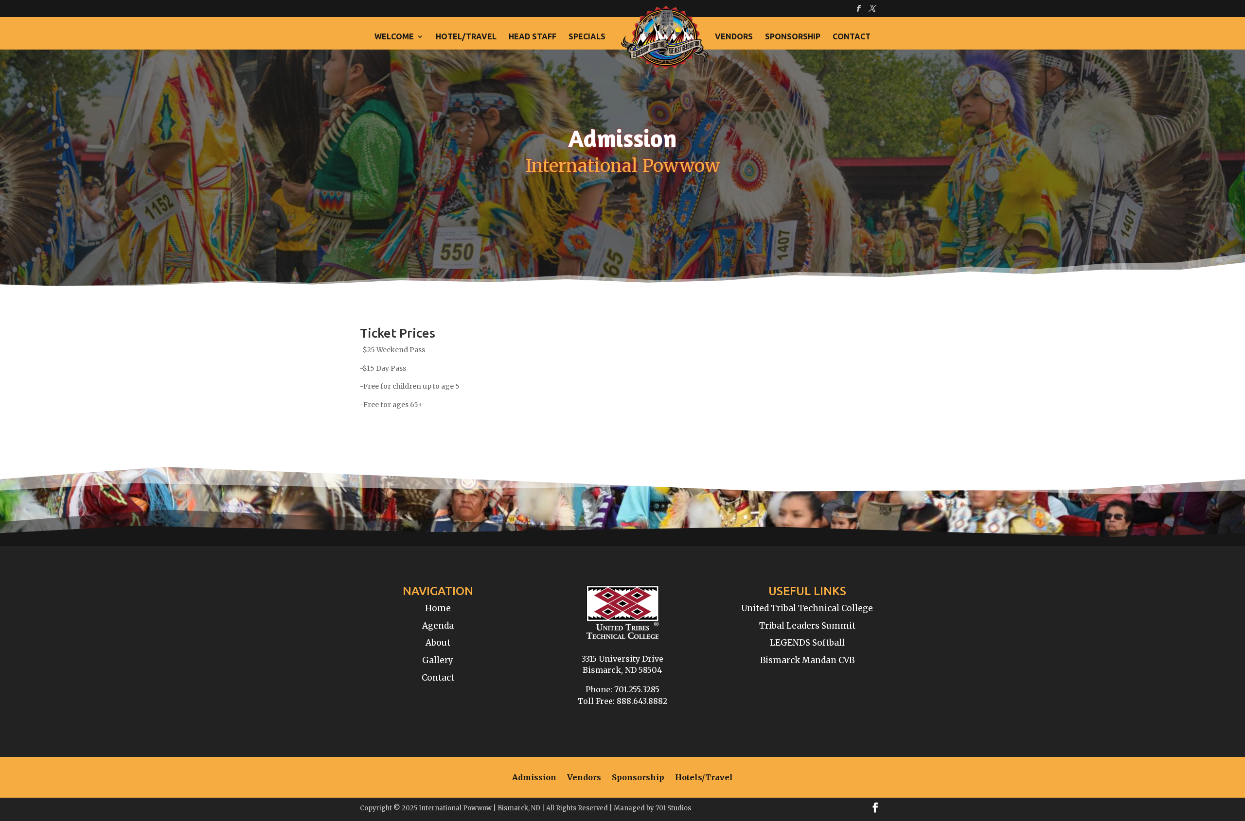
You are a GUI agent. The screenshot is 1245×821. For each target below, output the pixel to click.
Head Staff (532, 37)
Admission (534, 778)
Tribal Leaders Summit (807, 625)
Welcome (394, 37)
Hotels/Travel (704, 778)
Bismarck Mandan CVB (807, 660)
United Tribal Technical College (807, 608)
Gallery (437, 660)
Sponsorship (792, 37)
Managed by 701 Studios (652, 808)
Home (438, 608)
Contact (852, 37)
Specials (587, 37)
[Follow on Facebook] (875, 807)
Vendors (734, 37)
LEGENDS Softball (807, 642)
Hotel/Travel (466, 37)
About (438, 642)
